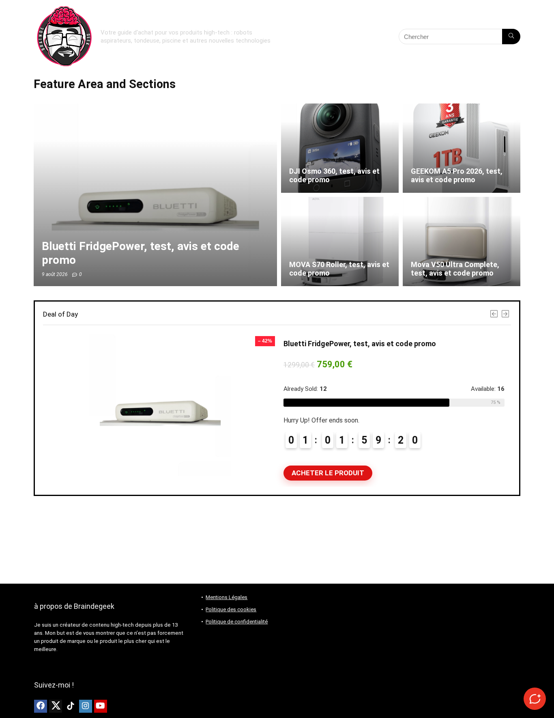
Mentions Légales (226, 597)
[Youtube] (100, 706)
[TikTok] (70, 706)
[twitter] (55, 706)
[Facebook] (40, 706)
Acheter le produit (328, 473)
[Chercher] (511, 36)
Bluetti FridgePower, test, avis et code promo (359, 343)
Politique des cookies (231, 609)
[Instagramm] (85, 706)
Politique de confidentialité (237, 622)
